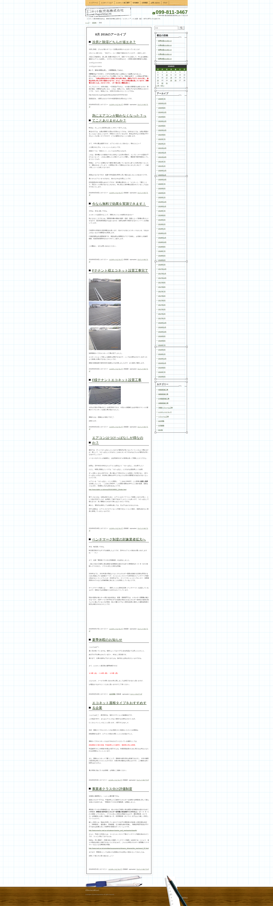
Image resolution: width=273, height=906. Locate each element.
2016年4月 (162, 350)
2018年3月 (162, 264)
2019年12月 (162, 202)
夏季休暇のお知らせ (107, 640)
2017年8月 (162, 287)
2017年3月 (162, 309)
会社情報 (112, 694)
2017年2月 (162, 314)
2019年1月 (162, 229)
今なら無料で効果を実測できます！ (119, 204)
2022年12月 (162, 130)
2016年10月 (162, 332)
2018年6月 (162, 255)
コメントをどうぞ (136, 694)
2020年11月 (162, 175)
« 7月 (157, 85)
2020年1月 (162, 197)
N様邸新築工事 (163, 394)
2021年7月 (162, 161)
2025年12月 (162, 103)
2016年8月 (162, 341)
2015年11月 (162, 363)
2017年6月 (162, 296)
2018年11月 (162, 238)
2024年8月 (162, 117)
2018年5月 (162, 260)
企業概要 (145, 3)
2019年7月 (162, 211)
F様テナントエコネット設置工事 (116, 380)
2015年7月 (162, 372)
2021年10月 (162, 157)
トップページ (93, 3)
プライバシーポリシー (92, 890)
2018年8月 (162, 247)
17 (167, 77)
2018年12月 (162, 233)
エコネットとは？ (107, 3)
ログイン (185, 897)
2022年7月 (162, 139)
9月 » (162, 85)
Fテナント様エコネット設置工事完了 (120, 270)
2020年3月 (162, 193)
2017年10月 (162, 278)
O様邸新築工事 (163, 403)
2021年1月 (162, 166)
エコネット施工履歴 (123, 3)
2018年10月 (162, 242)
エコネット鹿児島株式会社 (108, 12)
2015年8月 (162, 367)
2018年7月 (162, 251)
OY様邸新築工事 (163, 399)
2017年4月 (162, 305)
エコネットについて (116, 104)
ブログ (165, 3)
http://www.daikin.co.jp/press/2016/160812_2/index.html (107, 489)
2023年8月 (162, 126)
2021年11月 (162, 152)
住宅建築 (136, 3)
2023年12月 (162, 121)
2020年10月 (162, 179)
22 (158, 80)
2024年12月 (162, 112)
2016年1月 (162, 354)
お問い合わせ (155, 3)
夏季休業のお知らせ (165, 41)
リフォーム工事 (163, 416)
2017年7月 (162, 291)
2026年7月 (162, 99)
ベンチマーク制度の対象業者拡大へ (119, 539)
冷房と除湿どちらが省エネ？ (114, 42)
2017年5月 (162, 300)
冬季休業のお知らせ (165, 45)
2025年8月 (162, 108)
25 (171, 80)
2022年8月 (162, 135)
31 (167, 83)
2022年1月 (162, 144)
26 (175, 80)
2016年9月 (162, 336)
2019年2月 (162, 224)
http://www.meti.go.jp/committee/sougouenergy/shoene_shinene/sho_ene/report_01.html (119, 848)
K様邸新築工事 (163, 390)
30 (162, 83)
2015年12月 (162, 359)
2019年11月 (162, 206)
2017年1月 (162, 318)
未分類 (160, 430)
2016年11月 (162, 327)
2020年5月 (162, 188)
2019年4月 (162, 220)
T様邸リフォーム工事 (165, 407)
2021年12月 (162, 148)
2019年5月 (162, 215)
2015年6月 (162, 376)
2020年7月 (162, 184)
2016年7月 (162, 345)
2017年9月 (162, 282)
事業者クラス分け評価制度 (112, 789)
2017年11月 (162, 273)
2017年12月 (162, 269)
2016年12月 (162, 323)
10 (167, 75)
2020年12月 (162, 170)
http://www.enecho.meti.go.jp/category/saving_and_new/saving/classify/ (113, 830)
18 (171, 77)
